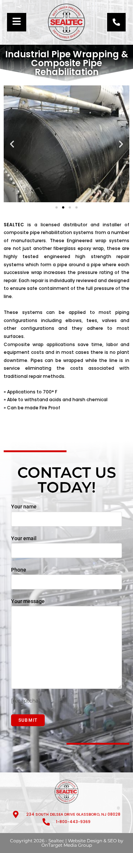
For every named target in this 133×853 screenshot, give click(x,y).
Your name (24, 507)
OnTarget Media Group (66, 845)
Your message (28, 601)
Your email (24, 538)
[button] (12, 143)
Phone (18, 570)
